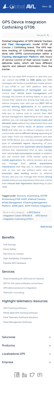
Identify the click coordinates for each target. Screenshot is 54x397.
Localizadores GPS (13, 354)
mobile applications (12, 160)
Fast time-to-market (13, 254)
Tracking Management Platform (20, 56)
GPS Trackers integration (38, 206)
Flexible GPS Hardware (14, 263)
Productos (8, 345)
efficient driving (30, 133)
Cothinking (33, 196)
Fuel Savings (9, 244)
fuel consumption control (27, 153)
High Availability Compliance (17, 258)
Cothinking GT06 (11, 199)
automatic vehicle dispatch (38, 146)
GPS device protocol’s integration (20, 288)
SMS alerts (18, 206)
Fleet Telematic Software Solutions (20, 317)
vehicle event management (31, 93)
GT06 (44, 196)
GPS (25, 199)
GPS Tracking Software (14, 308)
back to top (46, 226)
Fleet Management (19, 44)
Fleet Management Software (17, 322)
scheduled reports (20, 143)
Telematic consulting (13, 292)
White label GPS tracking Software (20, 313)
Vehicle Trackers (37, 199)
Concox (22, 196)
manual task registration (19, 183)
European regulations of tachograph (21, 90)
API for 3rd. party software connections (23, 283)
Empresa (7, 362)
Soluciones (8, 337)
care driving (41, 110)
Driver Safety (9, 249)
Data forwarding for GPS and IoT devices (23, 278)
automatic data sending (15, 173)
